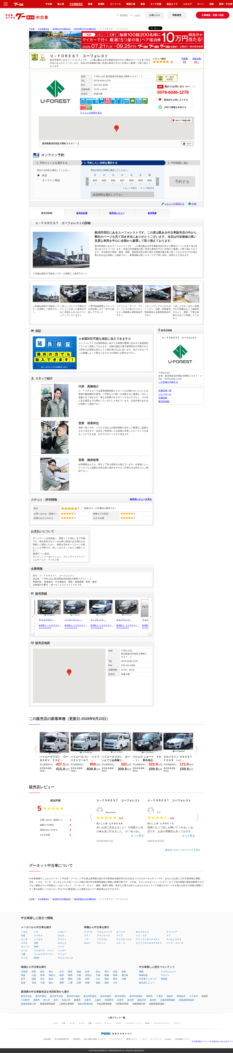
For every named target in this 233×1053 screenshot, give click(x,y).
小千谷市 (193, 996)
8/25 (104, 180)
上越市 (97, 1000)
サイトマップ (155, 1039)
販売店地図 (163, 401)
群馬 (42, 975)
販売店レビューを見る (141, 499)
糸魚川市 (66, 1000)
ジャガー (62, 950)
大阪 (79, 979)
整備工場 (130, 4)
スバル (24, 950)
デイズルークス (124, 939)
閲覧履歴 (177, 15)
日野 (36, 943)
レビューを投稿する (174, 204)
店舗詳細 (162, 397)
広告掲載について (182, 1039)
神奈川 (52, 975)
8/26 (113, 180)
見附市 (36, 1000)
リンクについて (116, 1039)
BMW (36, 958)
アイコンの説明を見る (91, 112)
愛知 (70, 979)
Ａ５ (168, 935)
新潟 (51, 979)
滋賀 (79, 971)
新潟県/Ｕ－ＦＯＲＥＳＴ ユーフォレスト (48, 626)
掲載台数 (196, 58)
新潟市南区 (105, 996)
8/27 (122, 180)
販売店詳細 (46, 213)
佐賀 (115, 971)
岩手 (23, 979)
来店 (44, 175)
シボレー (62, 932)
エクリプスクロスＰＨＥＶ (149, 943)
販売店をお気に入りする (176, 100)
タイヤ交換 (155, 4)
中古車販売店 (43, 29)
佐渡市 (120, 1000)
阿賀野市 (109, 1000)
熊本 (115, 979)
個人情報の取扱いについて (95, 1039)
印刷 (194, 204)
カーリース (115, 4)
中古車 (32, 29)
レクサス (38, 935)
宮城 (23, 982)
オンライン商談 (51, 180)
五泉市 (87, 1000)
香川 (106, 971)
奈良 (87, 971)
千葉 (42, 982)
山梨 (62, 979)
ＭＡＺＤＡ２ (142, 932)
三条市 (159, 996)
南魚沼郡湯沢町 (85, 1004)
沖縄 (124, 979)
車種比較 (143, 975)
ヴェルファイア (104, 932)
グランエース (103, 935)
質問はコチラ (131, 1039)
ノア (86, 939)
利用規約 (76, 1039)
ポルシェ (62, 943)
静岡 (70, 975)
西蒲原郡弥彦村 (186, 1000)
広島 (98, 975)
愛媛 (106, 975)
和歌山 (88, 975)
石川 (62, 971)
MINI (36, 946)
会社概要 (47, 1039)
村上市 (47, 1000)
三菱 (23, 954)
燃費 (141, 971)
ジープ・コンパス (175, 943)
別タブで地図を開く (183, 120)
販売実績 (152, 213)
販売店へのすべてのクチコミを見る (182, 850)
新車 (90, 4)
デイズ (119, 935)
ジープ (61, 946)
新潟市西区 (120, 996)
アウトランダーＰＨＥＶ (148, 939)
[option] (116, 41)
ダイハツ (25, 946)
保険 (211, 4)
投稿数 (184, 58)
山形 (34, 975)
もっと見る (137, 835)
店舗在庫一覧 (164, 390)
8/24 (95, 180)
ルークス (120, 932)
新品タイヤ (172, 4)
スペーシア (171, 932)
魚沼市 (130, 1000)
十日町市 (25, 1000)
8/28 (131, 180)
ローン (200, 4)
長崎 (115, 975)
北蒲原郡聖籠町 (167, 1000)
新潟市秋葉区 (90, 996)
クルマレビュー (168, 971)
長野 (62, 982)
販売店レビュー (117, 213)
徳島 (98, 982)
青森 (23, 975)
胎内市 (153, 1000)
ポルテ (87, 943)
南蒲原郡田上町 (28, 1004)
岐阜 (70, 971)
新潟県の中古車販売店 (61, 29)
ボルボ (61, 935)
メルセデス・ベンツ (44, 950)
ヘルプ (137, 15)
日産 (23, 935)
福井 (62, 975)
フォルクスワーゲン (44, 954)
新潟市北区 (26, 996)
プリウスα (102, 939)
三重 (70, 982)
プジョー (62, 954)
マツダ (24, 958)
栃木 (42, 971)
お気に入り (154, 15)
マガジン (165, 975)
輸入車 (61, 4)
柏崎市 (170, 996)
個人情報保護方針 (62, 1039)
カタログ (187, 4)
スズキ (24, 943)
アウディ (62, 939)
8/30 (149, 180)
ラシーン (101, 943)
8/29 (140, 180)
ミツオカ (38, 939)
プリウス (88, 932)
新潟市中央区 (56, 996)
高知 (106, 979)
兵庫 (79, 982)
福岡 (106, 982)
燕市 (56, 1000)
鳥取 (87, 979)
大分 (115, 982)
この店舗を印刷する (168, 382)
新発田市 (181, 996)
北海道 (24, 971)
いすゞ (37, 932)
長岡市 (149, 996)
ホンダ (24, 939)
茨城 (34, 982)
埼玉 (42, 979)
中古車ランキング (148, 979)
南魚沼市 (141, 1000)
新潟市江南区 (73, 996)
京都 (79, 975)
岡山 (98, 971)
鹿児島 (125, 975)
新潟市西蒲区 (136, 996)
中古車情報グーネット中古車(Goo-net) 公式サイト (212, 1041)
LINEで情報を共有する (175, 107)
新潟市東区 (40, 996)
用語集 (164, 979)
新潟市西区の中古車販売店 (85, 29)
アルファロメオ (65, 958)
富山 (51, 982)
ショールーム (164, 394)
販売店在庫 (81, 213)
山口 (98, 979)
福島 (34, 979)
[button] (69, 672)
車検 (143, 4)
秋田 (34, 971)
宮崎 (124, 971)
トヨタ (24, 932)
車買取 (101, 4)
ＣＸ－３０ (141, 935)
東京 (51, 971)
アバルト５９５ (173, 939)
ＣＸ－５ (120, 943)
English (124, 15)
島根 (87, 982)
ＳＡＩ (87, 935)
